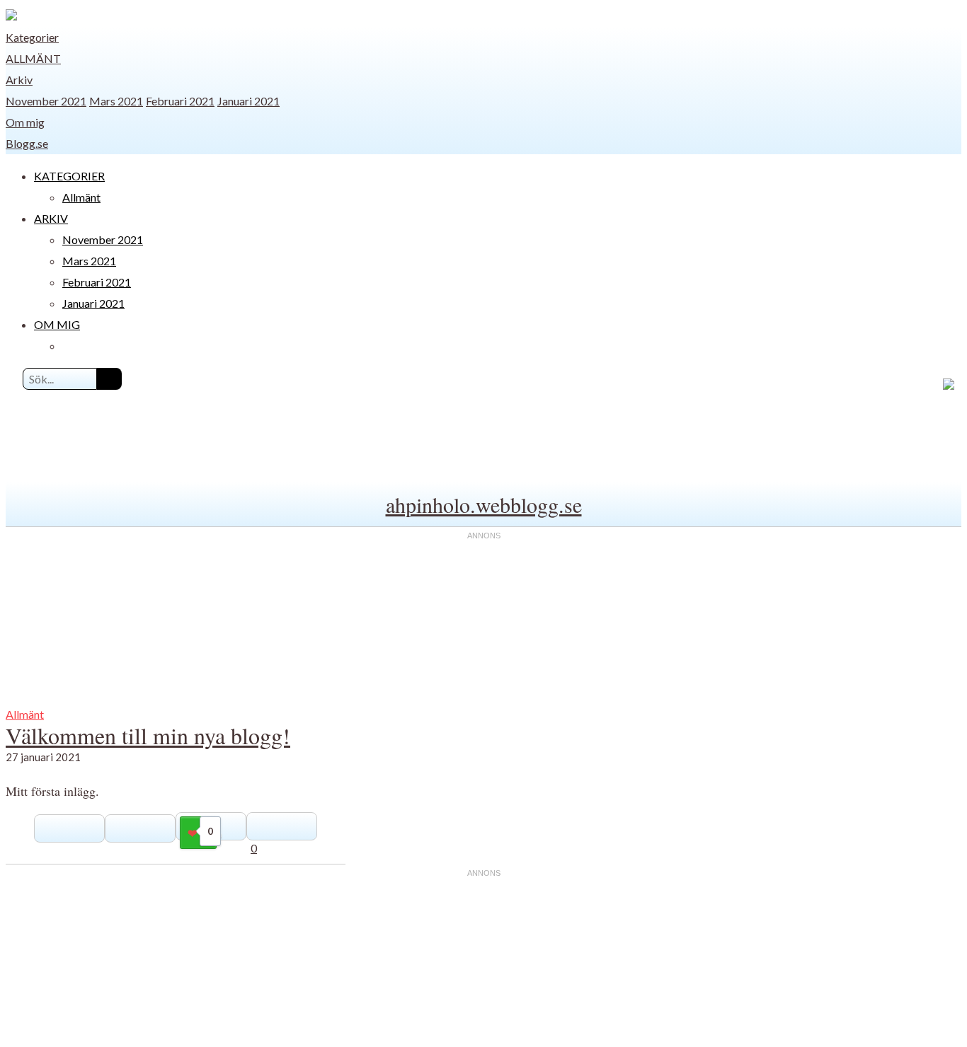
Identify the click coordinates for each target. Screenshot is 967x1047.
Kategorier (32, 37)
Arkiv (19, 79)
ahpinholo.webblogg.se (484, 504)
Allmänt (33, 58)
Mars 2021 (116, 101)
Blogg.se (27, 143)
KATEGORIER (69, 176)
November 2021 (46, 101)
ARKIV (51, 218)
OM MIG (57, 324)
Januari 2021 (248, 101)
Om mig (25, 122)
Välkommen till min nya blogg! (148, 735)
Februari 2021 (180, 101)
